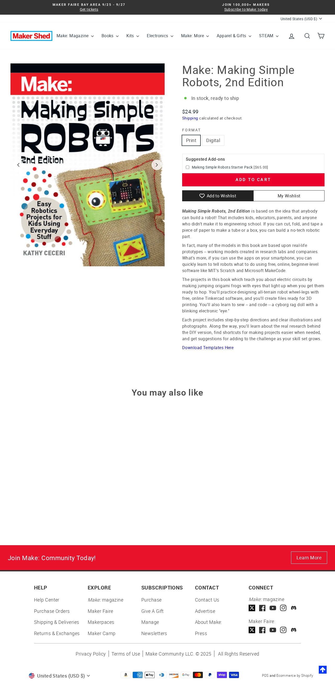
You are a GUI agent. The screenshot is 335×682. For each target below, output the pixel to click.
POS (265, 675)
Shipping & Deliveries (56, 622)
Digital (213, 140)
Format (191, 129)
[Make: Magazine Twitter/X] (252, 608)
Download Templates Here (207, 347)
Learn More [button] (309, 557)
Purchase (151, 600)
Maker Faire (100, 611)
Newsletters (154, 633)
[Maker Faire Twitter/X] (252, 630)
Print (191, 140)
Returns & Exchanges (57, 633)
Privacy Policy (91, 654)
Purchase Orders (52, 611)
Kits (130, 36)
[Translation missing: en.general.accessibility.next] (157, 165)
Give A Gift (152, 611)
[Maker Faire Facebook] (262, 630)
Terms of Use (125, 654)
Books (108, 36)
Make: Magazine (73, 36)
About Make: (208, 622)
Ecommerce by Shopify (294, 675)
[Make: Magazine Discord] (294, 608)
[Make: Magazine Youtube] (273, 608)
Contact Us (207, 600)
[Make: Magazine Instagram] (283, 608)
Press (201, 633)
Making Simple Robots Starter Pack (222, 167)
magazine (105, 600)
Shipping (190, 118)
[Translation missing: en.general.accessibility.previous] (18, 165)
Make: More (193, 36)
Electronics (158, 36)
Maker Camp (102, 633)
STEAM (267, 36)
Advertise (205, 611)
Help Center (46, 600)
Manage (150, 622)
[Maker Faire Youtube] (273, 630)
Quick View (47, 479)
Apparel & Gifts (232, 36)
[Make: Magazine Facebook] (262, 608)
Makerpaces (101, 622)
